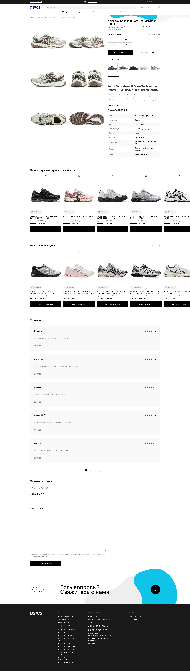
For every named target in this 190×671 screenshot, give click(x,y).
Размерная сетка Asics (99, 619)
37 (126, 40)
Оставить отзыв (45, 563)
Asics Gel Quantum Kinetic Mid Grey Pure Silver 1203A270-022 (145, 292)
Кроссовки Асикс (48, 12)
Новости (92, 616)
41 (138, 40)
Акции (95, 12)
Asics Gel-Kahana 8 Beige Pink (78, 216)
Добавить (37, 212)
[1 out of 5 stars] (31, 487)
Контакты (144, 12)
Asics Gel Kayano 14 (66, 639)
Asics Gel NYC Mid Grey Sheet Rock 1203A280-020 (145, 217)
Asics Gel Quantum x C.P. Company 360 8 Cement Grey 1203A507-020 (44, 292)
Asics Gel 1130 (65, 635)
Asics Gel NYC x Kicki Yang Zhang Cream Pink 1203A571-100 (78, 292)
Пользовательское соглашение (97, 630)
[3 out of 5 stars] (39, 487)
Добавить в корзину (147, 52)
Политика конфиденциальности (99, 634)
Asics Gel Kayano (66, 649)
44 (114, 45)
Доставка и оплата (126, 12)
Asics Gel (63, 632)
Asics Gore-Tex (65, 662)
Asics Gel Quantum (63, 658)
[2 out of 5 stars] (35, 487)
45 (126, 45)
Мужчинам (81, 12)
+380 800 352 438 (36, 1)
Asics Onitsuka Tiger (65, 653)
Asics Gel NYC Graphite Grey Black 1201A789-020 (44, 217)
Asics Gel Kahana (66, 629)
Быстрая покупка (121, 52)
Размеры (108, 12)
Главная (32, 17)
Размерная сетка (153, 34)
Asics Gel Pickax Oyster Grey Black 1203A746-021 (111, 217)
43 (151, 40)
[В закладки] (103, 21)
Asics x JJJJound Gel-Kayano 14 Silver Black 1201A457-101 (111, 292)
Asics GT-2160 (65, 643)
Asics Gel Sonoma (67, 646)
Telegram (132, 619)
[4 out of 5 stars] (42, 487)
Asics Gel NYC (65, 626)
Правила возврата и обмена (98, 639)
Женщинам (66, 12)
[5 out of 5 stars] (46, 487)
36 (114, 40)
